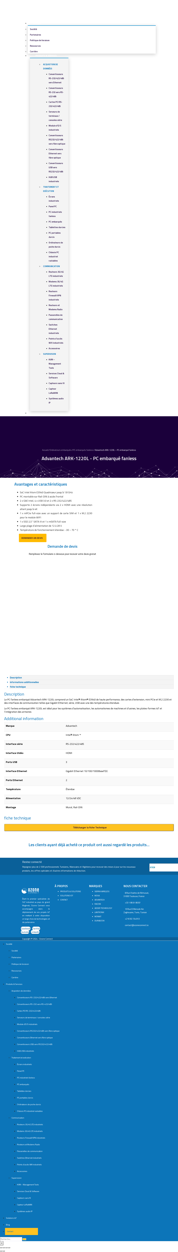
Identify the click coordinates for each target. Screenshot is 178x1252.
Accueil (45, 450)
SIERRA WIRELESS (102, 891)
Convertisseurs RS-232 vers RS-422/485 (56, 92)
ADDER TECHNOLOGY (103, 908)
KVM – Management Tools (55, 363)
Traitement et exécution (21, 1057)
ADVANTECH (100, 899)
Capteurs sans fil (57, 383)
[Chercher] (24, 1239)
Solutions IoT (11, 1217)
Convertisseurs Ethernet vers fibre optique (56, 153)
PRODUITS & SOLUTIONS (70, 891)
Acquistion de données (21, 990)
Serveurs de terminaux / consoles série (55, 116)
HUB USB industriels (25, 1050)
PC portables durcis (25, 1097)
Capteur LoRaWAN (24, 1204)
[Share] (4, 1247)
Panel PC (53, 206)
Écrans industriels (24, 1064)
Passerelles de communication (30, 1151)
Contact (9, 1231)
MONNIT (98, 916)
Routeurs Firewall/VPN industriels (55, 295)
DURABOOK (100, 920)
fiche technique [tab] (18, 687)
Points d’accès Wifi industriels (29, 1164)
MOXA (97, 895)
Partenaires (35, 34)
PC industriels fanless (26, 1077)
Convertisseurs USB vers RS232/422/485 (56, 167)
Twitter (36, 928)
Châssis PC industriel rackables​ (54, 256)
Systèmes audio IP (24, 1211)
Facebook (26, 928)
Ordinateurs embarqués (60, 450)
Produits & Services (46, 55)
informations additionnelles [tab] (24, 682)
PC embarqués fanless (83, 450)
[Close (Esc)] (1, 1247)
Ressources (35, 45)
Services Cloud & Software (28, 1191)
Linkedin (35, 932)
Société (37, 23)
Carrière (15, 977)
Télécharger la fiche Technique (90, 827)
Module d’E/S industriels (27, 1024)
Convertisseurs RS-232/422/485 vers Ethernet (56, 78)
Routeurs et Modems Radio (28, 1144)
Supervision (49, 354)
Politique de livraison (40, 40)
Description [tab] (16, 677)
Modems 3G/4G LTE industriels (30, 1131)
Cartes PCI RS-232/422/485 (29, 1010)
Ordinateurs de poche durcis (29, 1104)
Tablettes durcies (57, 227)
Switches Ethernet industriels (54, 329)
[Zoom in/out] (9, 1247)
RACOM (98, 903)
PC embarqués (55, 221)
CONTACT (64, 899)
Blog (8, 1224)
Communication (51, 266)
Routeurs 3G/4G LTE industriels (30, 1124)
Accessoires (54, 348)
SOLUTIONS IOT (66, 895)
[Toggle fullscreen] (6, 1247)
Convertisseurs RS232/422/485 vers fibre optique (57, 139)
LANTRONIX (99, 912)
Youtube (25, 932)
